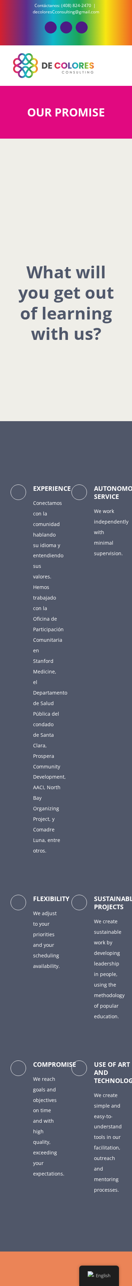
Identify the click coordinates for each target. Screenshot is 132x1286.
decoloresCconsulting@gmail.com (66, 12)
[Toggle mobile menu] (118, 65)
